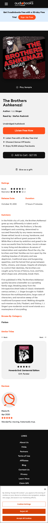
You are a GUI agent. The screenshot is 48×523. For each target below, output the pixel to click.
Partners (24, 452)
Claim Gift (24, 483)
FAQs (24, 447)
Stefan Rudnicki (21, 116)
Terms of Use (24, 456)
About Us (24, 442)
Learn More (24, 479)
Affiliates (24, 461)
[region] (24, 504)
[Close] (45, 489)
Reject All (24, 511)
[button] (4, 337)
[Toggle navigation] (6, 4)
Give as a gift (25, 169)
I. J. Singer (17, 111)
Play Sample (26, 87)
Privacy (24, 474)
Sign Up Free (27, 17)
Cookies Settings (24, 504)
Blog (24, 465)
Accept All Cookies (24, 518)
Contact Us (24, 470)
